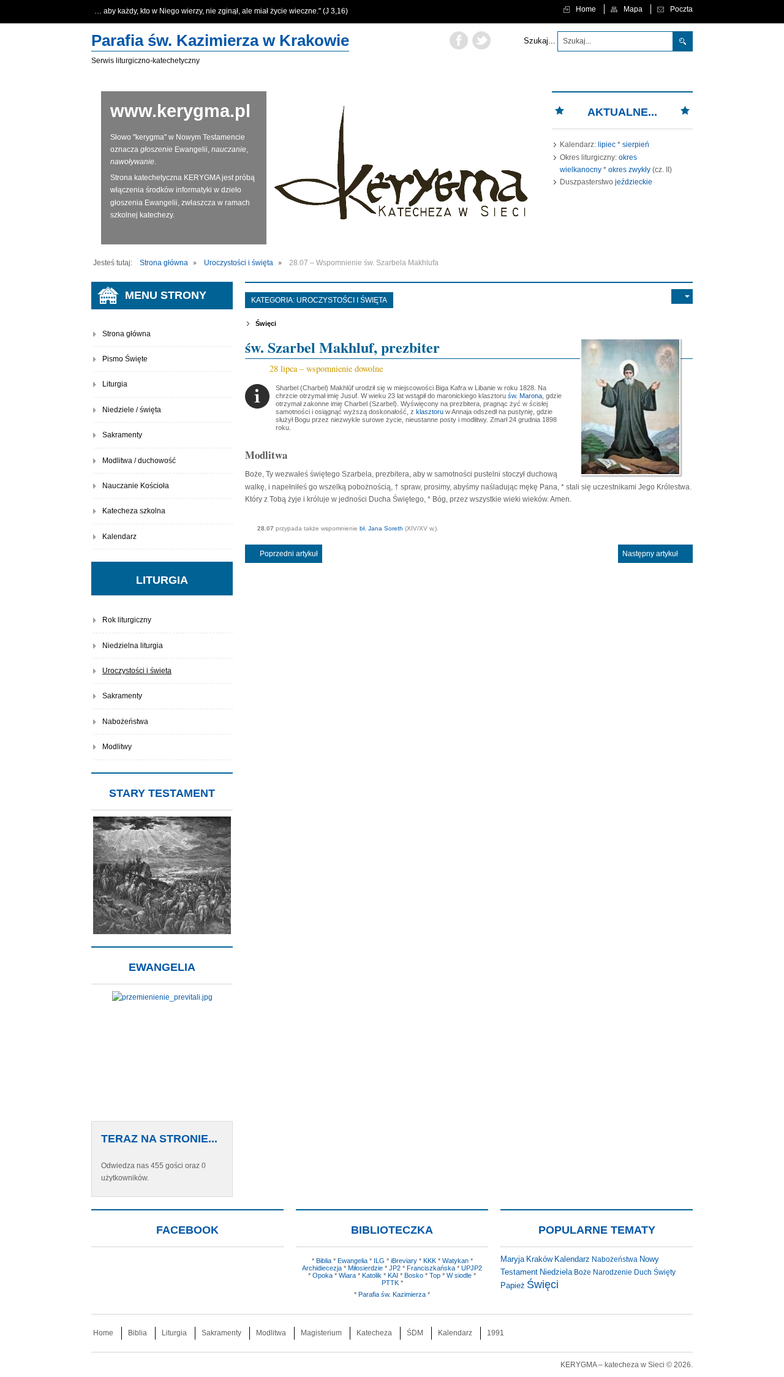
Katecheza (374, 1333)
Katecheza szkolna (133, 511)
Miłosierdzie (365, 1268)
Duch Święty (655, 1272)
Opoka (322, 1275)
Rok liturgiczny (126, 620)
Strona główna (126, 334)
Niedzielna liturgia (132, 645)
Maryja (512, 1259)
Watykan (455, 1260)
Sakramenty (122, 435)
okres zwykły (629, 169)
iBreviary (404, 1260)
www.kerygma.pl (180, 111)
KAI (393, 1275)
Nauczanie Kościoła (135, 485)
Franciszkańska (431, 1268)
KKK (429, 1260)
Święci (265, 323)
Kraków (539, 1259)
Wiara (347, 1275)
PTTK (390, 1282)
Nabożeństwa (125, 721)
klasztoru (429, 411)
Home (103, 1333)
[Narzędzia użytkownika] (682, 296)
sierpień (635, 144)
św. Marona (525, 395)
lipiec (607, 144)
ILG (379, 1260)
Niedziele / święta (131, 410)
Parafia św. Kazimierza (392, 1294)
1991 (495, 1333)
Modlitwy (117, 746)
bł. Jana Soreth (381, 528)
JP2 (395, 1268)
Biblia (323, 1260)
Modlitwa (271, 1333)
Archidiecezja (322, 1268)
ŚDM (415, 1333)
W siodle (459, 1275)
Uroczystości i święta (341, 300)
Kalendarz (119, 536)
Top (434, 1275)
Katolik (372, 1275)
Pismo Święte (125, 359)
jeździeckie (633, 182)
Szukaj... (540, 40)
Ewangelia (352, 1260)
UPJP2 (471, 1268)
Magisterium (321, 1333)
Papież (512, 1285)
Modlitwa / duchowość (139, 460)
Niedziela (556, 1272)
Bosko (413, 1275)
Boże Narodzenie (603, 1272)
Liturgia (114, 384)
